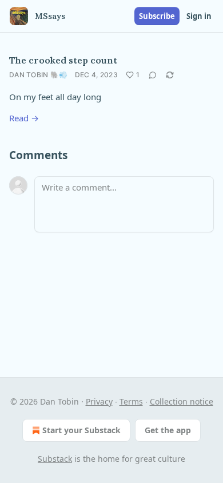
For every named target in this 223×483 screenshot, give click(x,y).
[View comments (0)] (152, 75)
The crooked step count (63, 60)
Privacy (99, 401)
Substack (55, 458)
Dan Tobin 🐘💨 (38, 74)
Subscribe (157, 16)
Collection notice (181, 401)
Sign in (199, 16)
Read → (24, 118)
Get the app (168, 430)
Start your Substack (81, 430)
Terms (131, 401)
